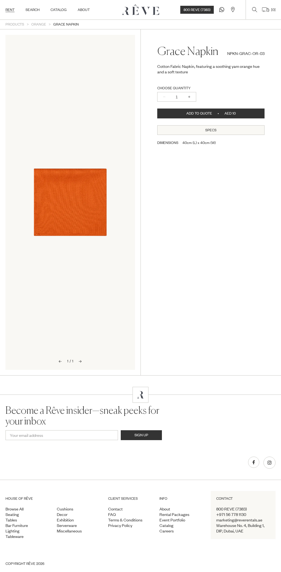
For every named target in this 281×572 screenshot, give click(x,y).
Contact (115, 509)
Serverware (67, 525)
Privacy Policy (120, 525)
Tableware (14, 536)
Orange (38, 24)
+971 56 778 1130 (231, 514)
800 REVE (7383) (197, 9)
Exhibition (65, 520)
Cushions (65, 509)
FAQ (112, 514)
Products (14, 24)
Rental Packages (174, 514)
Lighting (12, 531)
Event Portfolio (172, 520)
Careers (166, 531)
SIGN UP (141, 434)
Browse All (14, 509)
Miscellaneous (69, 531)
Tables (11, 520)
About (164, 509)
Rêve (30, 563)
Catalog (166, 525)
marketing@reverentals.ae (239, 520)
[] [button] (272, 9)
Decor (62, 514)
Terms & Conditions (125, 520)
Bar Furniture (16, 525)
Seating (12, 514)
